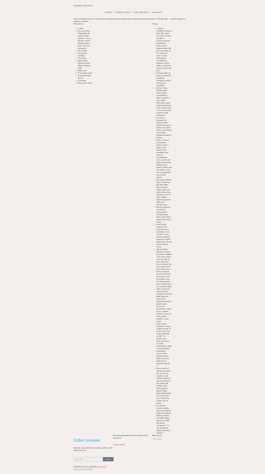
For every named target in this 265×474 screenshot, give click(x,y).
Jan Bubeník (157, 439)
